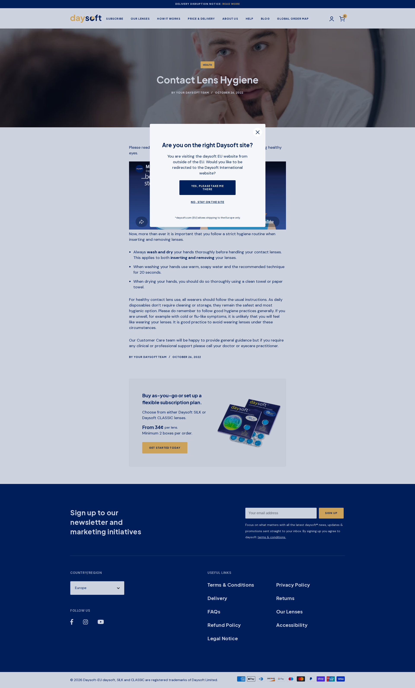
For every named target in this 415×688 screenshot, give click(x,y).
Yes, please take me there (207, 187)
